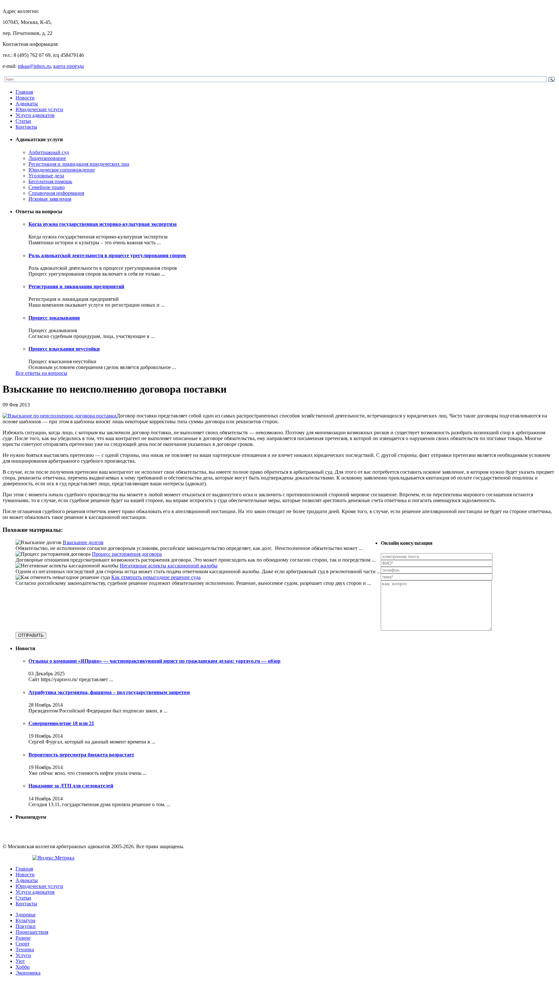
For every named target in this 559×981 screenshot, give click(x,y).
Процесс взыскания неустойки (64, 349)
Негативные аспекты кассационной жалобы (168, 565)
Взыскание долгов (83, 542)
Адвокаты (27, 103)
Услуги (23, 955)
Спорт (22, 943)
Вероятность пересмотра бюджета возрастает (81, 754)
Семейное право (46, 187)
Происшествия (32, 932)
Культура (25, 920)
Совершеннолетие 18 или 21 (61, 723)
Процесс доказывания (54, 318)
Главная (24, 92)
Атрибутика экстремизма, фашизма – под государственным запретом (109, 692)
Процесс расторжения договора (127, 554)
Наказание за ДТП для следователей (70, 785)
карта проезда (68, 66)
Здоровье (26, 914)
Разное (23, 938)
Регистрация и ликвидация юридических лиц (78, 164)
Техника (25, 949)
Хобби (23, 967)
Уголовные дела (46, 175)
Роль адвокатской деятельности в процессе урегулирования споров (107, 255)
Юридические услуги (39, 109)
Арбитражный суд (48, 152)
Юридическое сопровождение (61, 170)
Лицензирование (47, 158)
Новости (25, 97)
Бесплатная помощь (50, 181)
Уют (20, 961)
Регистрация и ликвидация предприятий (76, 286)
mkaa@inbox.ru (34, 66)
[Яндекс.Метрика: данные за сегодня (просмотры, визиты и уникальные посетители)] (53, 858)
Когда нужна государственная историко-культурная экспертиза (102, 224)
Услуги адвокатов (35, 115)
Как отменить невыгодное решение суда (156, 577)
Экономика (28, 973)
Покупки (26, 926)
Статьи (23, 121)
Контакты (26, 127)
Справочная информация (56, 193)
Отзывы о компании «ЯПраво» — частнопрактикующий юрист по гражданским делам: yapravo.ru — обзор (154, 661)
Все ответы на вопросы (41, 373)
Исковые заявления (49, 199)
